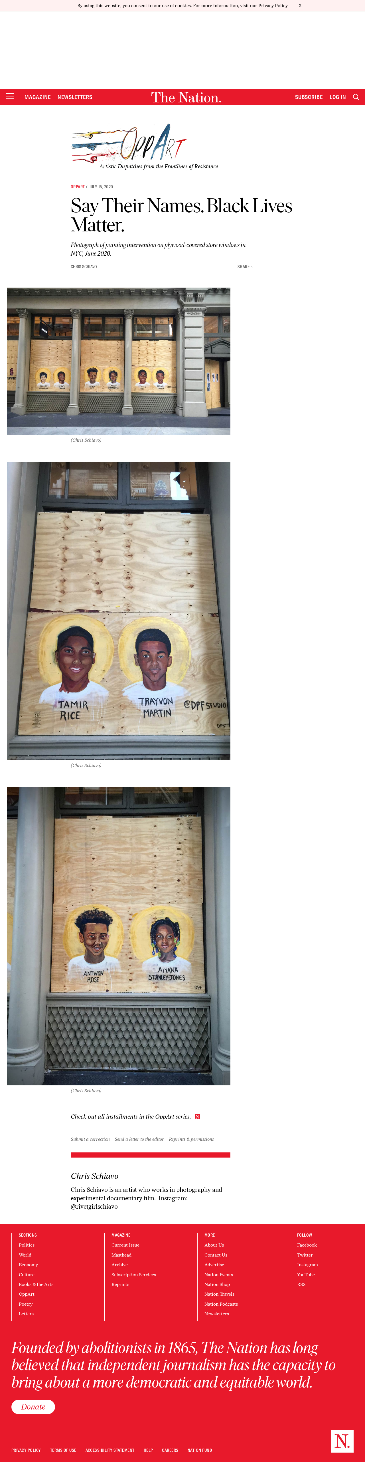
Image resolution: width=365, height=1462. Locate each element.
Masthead (121, 1255)
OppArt (78, 187)
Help (148, 1450)
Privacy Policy (273, 5)
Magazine (38, 97)
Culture (27, 1274)
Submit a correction (90, 1139)
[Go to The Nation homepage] (186, 97)
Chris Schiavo (84, 267)
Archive (119, 1264)
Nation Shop (217, 1284)
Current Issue (125, 1245)
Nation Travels (219, 1294)
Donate (33, 1406)
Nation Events (218, 1274)
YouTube (306, 1274)
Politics (27, 1245)
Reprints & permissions (191, 1139)
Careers (170, 1450)
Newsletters (75, 97)
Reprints (120, 1284)
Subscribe (309, 97)
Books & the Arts (36, 1284)
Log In (338, 97)
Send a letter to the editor (139, 1139)
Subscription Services (133, 1274)
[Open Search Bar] (356, 97)
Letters (26, 1313)
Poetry (26, 1304)
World (25, 1255)
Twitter (305, 1255)
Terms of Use (63, 1450)
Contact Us (215, 1255)
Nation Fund (200, 1450)
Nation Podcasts (221, 1304)
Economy (28, 1264)
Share (244, 266)
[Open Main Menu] (10, 96)
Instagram (307, 1264)
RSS (301, 1284)
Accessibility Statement (110, 1450)
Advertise (214, 1264)
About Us (214, 1245)
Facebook (307, 1245)
